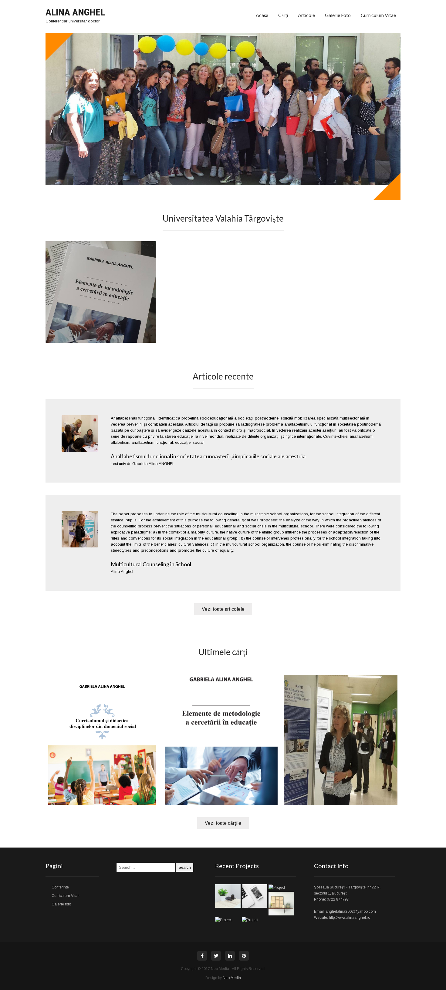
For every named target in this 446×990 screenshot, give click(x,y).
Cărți (283, 15)
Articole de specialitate (338, 737)
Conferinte (60, 887)
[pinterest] (244, 956)
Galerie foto (338, 15)
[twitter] (216, 956)
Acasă (262, 15)
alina (88, 717)
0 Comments (114, 717)
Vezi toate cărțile (223, 823)
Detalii (100, 304)
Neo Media (232, 978)
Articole (306, 15)
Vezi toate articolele (223, 609)
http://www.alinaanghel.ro (349, 917)
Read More (102, 778)
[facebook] (202, 956)
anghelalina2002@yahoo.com (351, 911)
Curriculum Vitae (378, 15)
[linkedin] (230, 956)
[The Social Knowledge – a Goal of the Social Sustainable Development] (340, 803)
